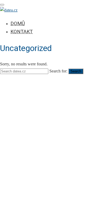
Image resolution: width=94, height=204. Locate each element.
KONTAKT (21, 32)
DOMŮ (17, 23)
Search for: (58, 71)
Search (75, 71)
